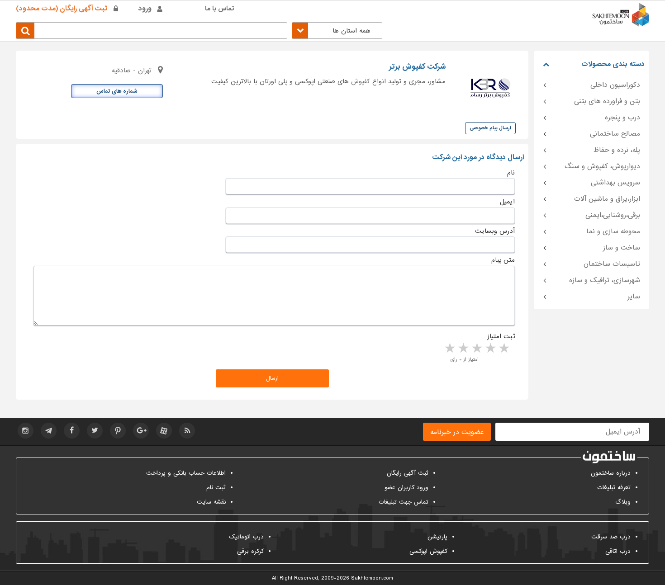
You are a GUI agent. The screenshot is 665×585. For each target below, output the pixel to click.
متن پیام (503, 260)
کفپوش (360, 81)
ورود (145, 8)
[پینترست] (118, 431)
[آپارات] (164, 431)
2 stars (490, 348)
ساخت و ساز (621, 247)
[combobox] (337, 30)
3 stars (476, 348)
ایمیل (507, 202)
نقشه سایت (211, 502)
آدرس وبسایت (495, 231)
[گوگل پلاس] (141, 431)
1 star (503, 348)
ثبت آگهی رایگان (407, 473)
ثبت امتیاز (501, 336)
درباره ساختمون (611, 473)
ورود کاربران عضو (406, 487)
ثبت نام (216, 487)
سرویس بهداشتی (615, 182)
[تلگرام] (49, 431)
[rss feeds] (187, 431)
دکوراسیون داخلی (615, 85)
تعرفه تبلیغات (614, 487)
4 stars (463, 348)
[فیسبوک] (72, 431)
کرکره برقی (250, 551)
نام (511, 173)
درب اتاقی (618, 551)
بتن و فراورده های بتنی (607, 101)
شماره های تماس (117, 91)
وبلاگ (623, 502)
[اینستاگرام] (25, 431)
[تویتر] (95, 431)
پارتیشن (437, 537)
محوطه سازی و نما (613, 231)
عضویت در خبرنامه (457, 432)
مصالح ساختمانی (615, 133)
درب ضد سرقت (611, 537)
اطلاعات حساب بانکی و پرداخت (186, 473)
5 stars (449, 348)
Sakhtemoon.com (372, 578)
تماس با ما (219, 9)
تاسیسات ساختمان (612, 264)
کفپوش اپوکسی (428, 551)
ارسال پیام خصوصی (490, 128)
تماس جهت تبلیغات (403, 502)
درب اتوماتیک (246, 537)
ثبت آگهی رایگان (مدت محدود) (61, 8)
